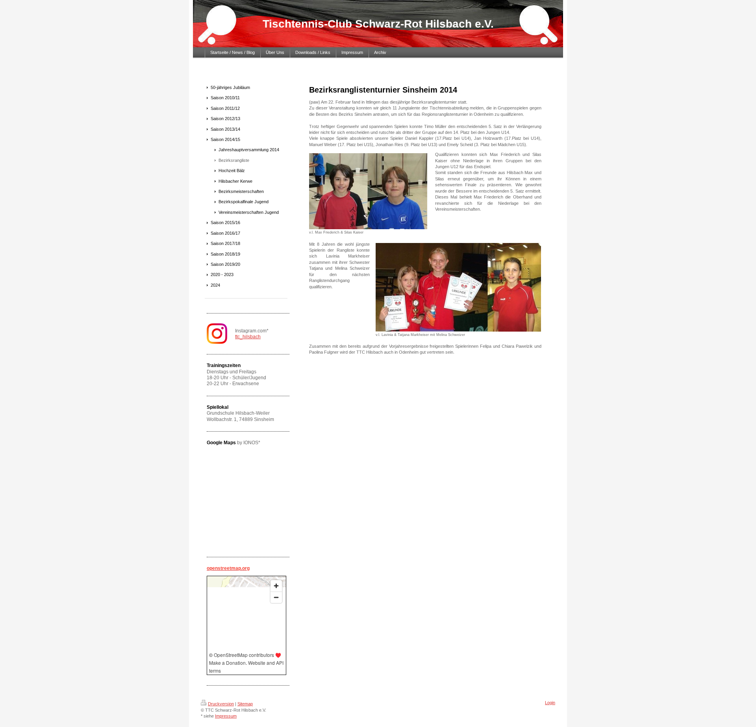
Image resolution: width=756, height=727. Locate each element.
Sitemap (245, 703)
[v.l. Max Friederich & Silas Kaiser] (368, 191)
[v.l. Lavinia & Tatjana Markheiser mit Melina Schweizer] (458, 287)
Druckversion (221, 703)
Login (550, 702)
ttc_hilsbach (248, 336)
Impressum (226, 716)
